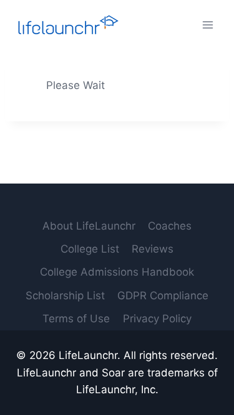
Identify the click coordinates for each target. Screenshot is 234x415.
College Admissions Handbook (117, 272)
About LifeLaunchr (88, 226)
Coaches (170, 226)
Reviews (152, 249)
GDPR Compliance (162, 295)
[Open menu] (207, 24)
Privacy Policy (157, 318)
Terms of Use (76, 318)
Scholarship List (65, 295)
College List (90, 249)
